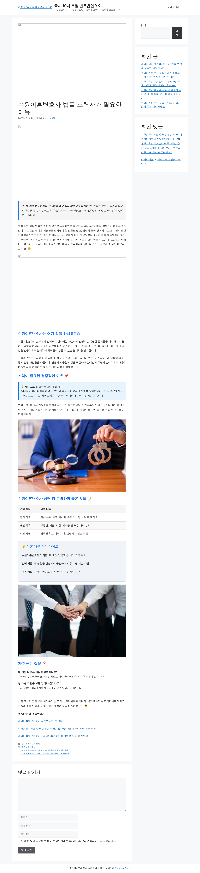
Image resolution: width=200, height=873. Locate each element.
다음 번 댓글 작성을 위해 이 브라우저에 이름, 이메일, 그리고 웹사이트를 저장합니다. (68, 840)
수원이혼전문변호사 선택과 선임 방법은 (40, 721)
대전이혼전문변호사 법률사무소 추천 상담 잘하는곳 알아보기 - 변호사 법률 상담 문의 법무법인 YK (161, 148)
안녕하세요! (147, 159)
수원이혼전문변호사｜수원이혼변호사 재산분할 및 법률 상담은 (53, 736)
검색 (143, 25)
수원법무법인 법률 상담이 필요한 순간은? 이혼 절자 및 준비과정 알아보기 (161, 94)
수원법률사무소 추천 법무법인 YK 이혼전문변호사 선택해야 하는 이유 (57, 728)
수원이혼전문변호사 (30, 744)
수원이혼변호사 (28, 747)
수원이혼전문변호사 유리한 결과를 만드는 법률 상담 (45, 753)
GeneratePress (123, 868)
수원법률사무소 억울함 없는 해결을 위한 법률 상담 (44, 750)
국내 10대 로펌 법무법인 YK (77, 6)
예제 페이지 (173, 7)
